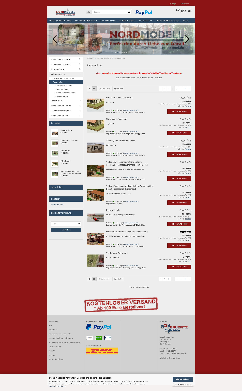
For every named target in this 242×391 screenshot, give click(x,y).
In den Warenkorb (179, 111)
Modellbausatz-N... (57, 205)
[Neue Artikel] (80, 187)
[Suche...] (129, 12)
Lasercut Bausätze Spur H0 (167, 21)
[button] (115, 52)
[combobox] (104, 88)
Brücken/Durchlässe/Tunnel (65, 93)
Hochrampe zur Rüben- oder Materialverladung (127, 231)
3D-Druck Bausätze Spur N (86, 21)
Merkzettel (185, 4)
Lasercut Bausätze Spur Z (60, 116)
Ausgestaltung (58, 82)
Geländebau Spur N (127, 21)
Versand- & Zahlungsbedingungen (61, 338)
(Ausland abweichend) (131, 110)
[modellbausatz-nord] (65, 12)
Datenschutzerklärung (57, 386)
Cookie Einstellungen (56, 359)
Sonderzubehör (145, 21)
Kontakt (52, 351)
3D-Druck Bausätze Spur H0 (61, 111)
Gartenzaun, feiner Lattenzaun (119, 97)
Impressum (53, 330)
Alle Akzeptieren (182, 379)
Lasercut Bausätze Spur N (60, 21)
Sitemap (52, 355)
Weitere (186, 21)
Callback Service (55, 347)
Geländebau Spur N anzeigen (63, 78)
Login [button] (174, 4)
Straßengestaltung (61, 96)
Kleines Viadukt (113, 210)
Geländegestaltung (61, 89)
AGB (50, 325)
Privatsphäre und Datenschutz (60, 334)
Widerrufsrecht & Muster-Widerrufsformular (64, 342)
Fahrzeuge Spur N (107, 21)
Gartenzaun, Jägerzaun (116, 119)
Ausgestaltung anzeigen (63, 85)
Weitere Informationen (182, 385)
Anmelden (66, 230)
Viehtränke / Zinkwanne (116, 253)
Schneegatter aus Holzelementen (120, 140)
